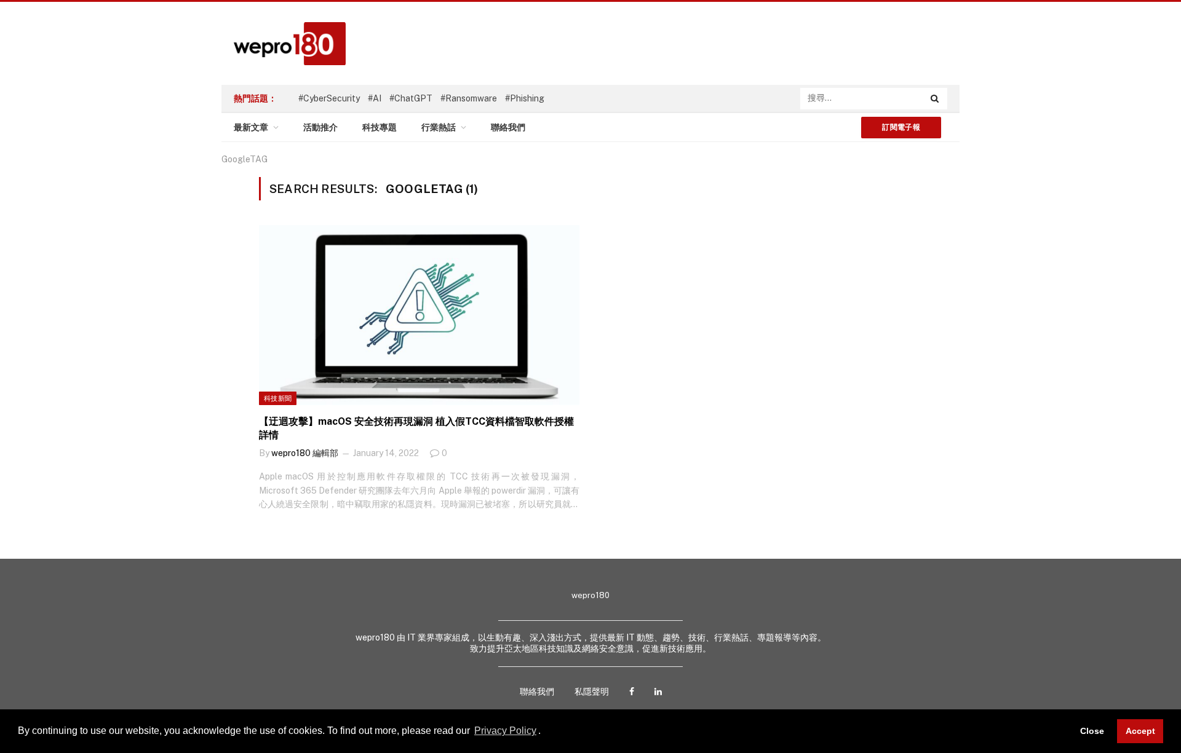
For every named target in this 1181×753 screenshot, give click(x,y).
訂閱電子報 (901, 127)
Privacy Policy (505, 730)
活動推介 (320, 127)
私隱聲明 (592, 691)
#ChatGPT (410, 98)
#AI (374, 98)
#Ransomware (468, 98)
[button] (545, 732)
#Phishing (524, 98)
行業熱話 (438, 127)
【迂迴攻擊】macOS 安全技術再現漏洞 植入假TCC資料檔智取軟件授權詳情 (416, 428)
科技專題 (379, 127)
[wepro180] (283, 43)
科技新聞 (278, 398)
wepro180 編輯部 (304, 453)
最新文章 (251, 127)
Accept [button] (1140, 731)
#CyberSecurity (329, 98)
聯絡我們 (508, 127)
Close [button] (1092, 731)
